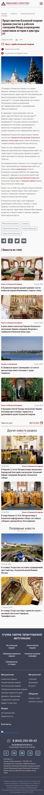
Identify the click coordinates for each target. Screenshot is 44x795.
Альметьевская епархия (32, 646)
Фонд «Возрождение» (10, 224)
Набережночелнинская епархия (11, 654)
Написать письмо (35, 701)
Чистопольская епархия (11, 646)
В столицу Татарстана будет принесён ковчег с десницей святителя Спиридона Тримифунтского (21, 613)
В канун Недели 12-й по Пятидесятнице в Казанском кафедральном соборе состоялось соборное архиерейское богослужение (21, 518)
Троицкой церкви (28, 181)
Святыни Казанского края (11, 693)
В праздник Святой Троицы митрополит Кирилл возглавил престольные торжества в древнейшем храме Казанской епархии (21, 412)
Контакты (6, 724)
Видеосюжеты (7, 716)
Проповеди (33, 682)
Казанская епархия (9, 679)
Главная (4, 14)
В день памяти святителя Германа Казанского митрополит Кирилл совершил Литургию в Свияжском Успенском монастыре (20, 329)
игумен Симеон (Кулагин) (11, 233)
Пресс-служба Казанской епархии (19, 44)
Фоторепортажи (8, 713)
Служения (32, 679)
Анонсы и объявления (9, 364)
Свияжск (25, 224)
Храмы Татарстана (9, 703)
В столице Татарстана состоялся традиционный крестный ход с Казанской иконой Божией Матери (21, 570)
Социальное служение (10, 700)
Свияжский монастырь (10, 229)
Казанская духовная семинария (32, 654)
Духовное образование (10, 696)
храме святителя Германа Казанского (24, 178)
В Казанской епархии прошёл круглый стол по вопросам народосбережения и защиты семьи (21, 289)
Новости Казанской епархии (11, 284)
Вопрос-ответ (34, 698)
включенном (21, 169)
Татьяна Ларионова (29, 229)
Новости (14, 14)
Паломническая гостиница (11, 663)
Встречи (31, 686)
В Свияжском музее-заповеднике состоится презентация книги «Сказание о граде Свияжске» (20, 370)
